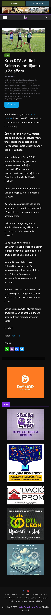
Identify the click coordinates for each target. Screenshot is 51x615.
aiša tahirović (22, 80)
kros (22, 88)
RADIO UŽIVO (38, 3)
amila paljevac (9, 85)
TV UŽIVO (13, 3)
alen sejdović (28, 83)
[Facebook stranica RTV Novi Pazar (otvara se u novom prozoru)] (23, 591)
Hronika (19, 598)
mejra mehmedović (11, 93)
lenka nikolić (8, 91)
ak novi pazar (9, 83)
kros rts (26, 88)
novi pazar (8, 96)
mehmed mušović (30, 91)
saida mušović (17, 96)
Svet (18, 601)
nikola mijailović (34, 93)
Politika (35, 595)
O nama (24, 601)
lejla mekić (34, 88)
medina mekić (19, 91)
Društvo (12, 598)
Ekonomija (43, 595)
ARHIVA (39, 601)
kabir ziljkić (8, 88)
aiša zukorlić (32, 80)
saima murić (27, 96)
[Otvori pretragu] (46, 17)
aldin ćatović (19, 83)
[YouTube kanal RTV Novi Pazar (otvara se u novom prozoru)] (27, 591)
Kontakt (31, 601)
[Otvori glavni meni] (5, 17)
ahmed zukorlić (11, 80)
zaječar (19, 99)
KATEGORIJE (26, 595)
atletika (17, 85)
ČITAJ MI (11, 104)
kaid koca (16, 88)
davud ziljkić (25, 85)
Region (12, 601)
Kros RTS (15, 335)
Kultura (26, 598)
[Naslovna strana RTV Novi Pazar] (25, 17)
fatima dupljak (35, 85)
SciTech (34, 598)
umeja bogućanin (10, 99)
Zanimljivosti (43, 598)
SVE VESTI (16, 595)
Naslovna (7, 595)
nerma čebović (23, 93)
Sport (7, 55)
